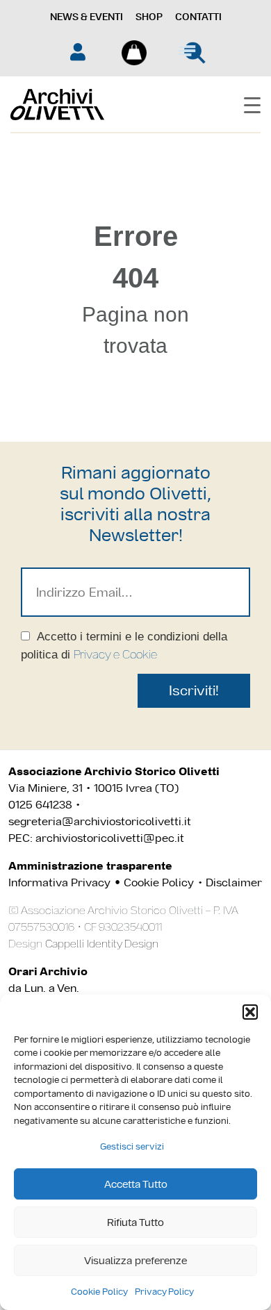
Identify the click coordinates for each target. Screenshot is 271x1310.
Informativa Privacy (59, 882)
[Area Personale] (78, 51)
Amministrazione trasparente (90, 866)
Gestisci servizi (132, 1146)
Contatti (198, 17)
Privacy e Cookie (115, 654)
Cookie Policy (99, 1291)
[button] (250, 1012)
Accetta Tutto (135, 1184)
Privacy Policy (164, 1291)
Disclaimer (234, 882)
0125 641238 (40, 805)
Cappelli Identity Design (101, 944)
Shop (149, 17)
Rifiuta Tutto (135, 1222)
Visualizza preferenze (135, 1260)
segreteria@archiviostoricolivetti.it (99, 821)
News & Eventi (86, 17)
